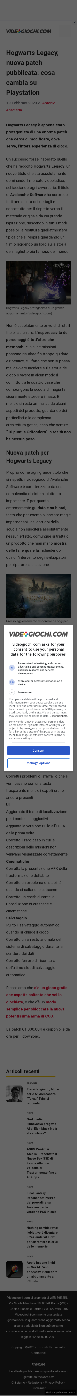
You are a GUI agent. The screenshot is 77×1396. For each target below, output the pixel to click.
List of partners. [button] (59, 716)
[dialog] (38, 698)
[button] (38, 692)
